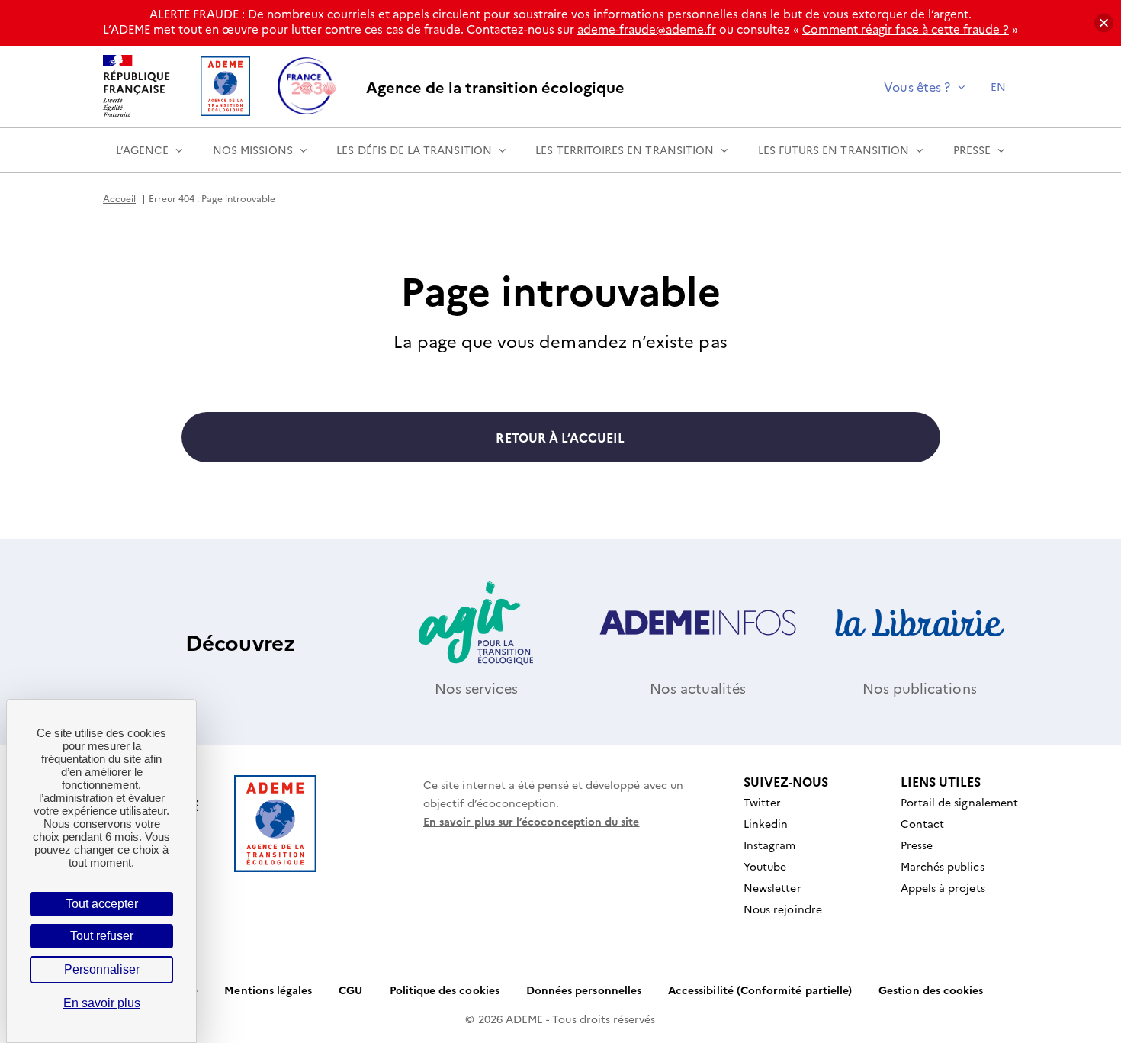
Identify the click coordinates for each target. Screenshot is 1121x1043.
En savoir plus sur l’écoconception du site (531, 821)
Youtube (765, 866)
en (998, 86)
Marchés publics (942, 866)
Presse (972, 149)
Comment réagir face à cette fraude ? (905, 29)
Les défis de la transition (414, 149)
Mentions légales (268, 989)
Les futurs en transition (833, 149)
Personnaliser (102, 969)
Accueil (119, 198)
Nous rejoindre (783, 908)
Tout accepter (102, 903)
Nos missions (253, 149)
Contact (922, 823)
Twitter (762, 802)
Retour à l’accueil (560, 437)
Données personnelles (583, 989)
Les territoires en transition (624, 149)
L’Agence (142, 149)
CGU (350, 989)
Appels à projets (943, 887)
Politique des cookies (444, 989)
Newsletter (772, 887)
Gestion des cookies (930, 989)
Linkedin (766, 823)
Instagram (770, 844)
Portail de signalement (959, 802)
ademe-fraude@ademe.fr (646, 29)
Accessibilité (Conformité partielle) (760, 989)
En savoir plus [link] (101, 1002)
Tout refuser (101, 935)
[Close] (1103, 23)
